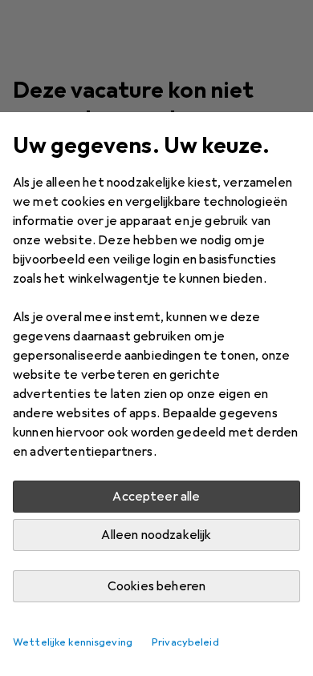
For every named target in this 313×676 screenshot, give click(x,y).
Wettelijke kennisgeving (72, 642)
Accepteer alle (156, 497)
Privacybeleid (185, 642)
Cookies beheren (156, 586)
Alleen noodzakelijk (156, 535)
